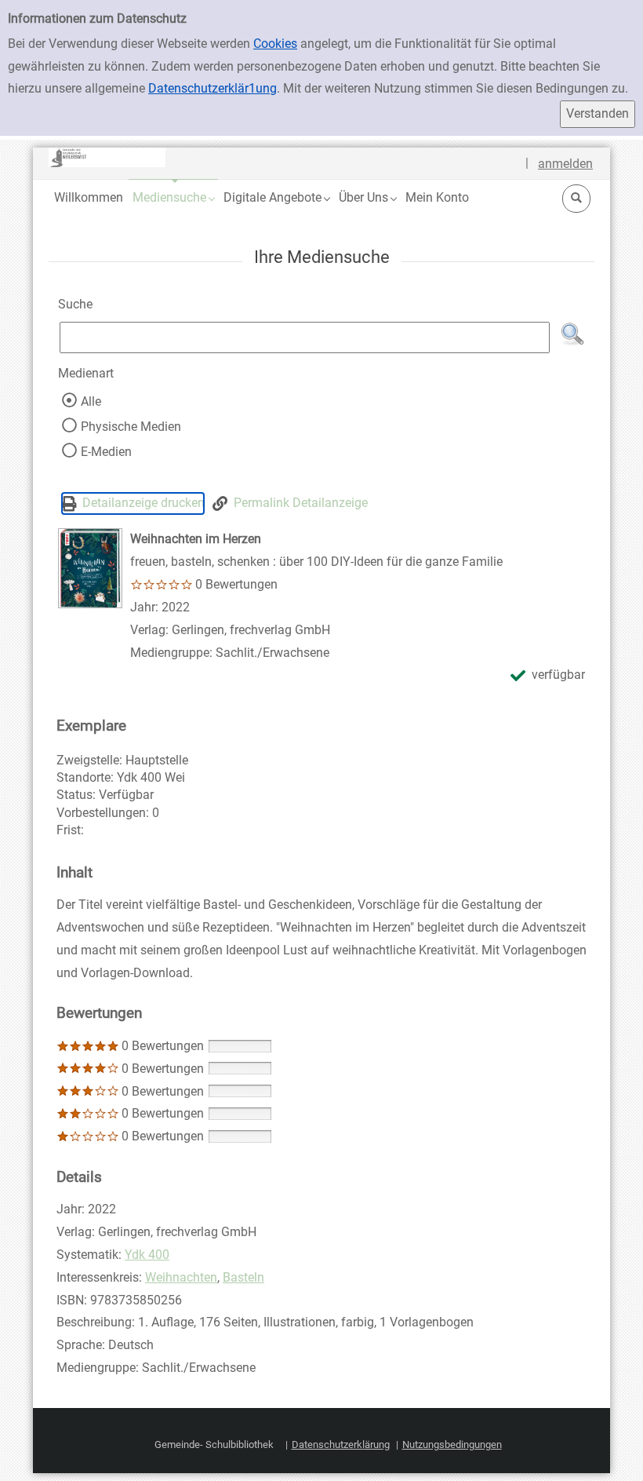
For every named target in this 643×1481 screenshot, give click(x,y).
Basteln (243, 1277)
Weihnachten (181, 1277)
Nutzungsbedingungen (452, 1444)
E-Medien (106, 451)
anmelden (565, 163)
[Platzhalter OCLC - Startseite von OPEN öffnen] (107, 157)
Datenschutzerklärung (341, 1444)
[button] (173, 197)
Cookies (275, 43)
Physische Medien (131, 426)
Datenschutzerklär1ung (212, 88)
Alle (91, 401)
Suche (75, 304)
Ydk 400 (147, 1254)
